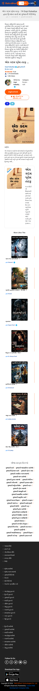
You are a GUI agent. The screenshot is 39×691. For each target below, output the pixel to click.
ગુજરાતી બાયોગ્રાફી (26, 503)
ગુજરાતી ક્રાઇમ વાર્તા (25, 535)
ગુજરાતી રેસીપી (14, 506)
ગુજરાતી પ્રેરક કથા (27, 471)
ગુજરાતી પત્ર (25, 506)
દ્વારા (7, 262)
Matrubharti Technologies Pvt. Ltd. (26, 683)
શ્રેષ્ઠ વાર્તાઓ (8, 569)
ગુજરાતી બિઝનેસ (13, 527)
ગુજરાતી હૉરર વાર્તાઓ (19, 509)
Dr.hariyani (11, 387)
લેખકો (6, 578)
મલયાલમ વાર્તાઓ (9, 642)
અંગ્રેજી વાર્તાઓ (9, 635)
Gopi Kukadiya (10, 67)
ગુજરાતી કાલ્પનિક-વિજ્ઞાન (19, 524)
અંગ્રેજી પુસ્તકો (9, 591)
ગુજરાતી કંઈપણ (12, 535)
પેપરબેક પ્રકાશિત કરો (11, 584)
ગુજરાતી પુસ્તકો (9, 597)
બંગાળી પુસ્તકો (8, 610)
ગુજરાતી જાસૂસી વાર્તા (19, 491)
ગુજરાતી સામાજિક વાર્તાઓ (20, 494)
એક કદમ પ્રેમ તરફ (28, 175)
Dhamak (10, 262)
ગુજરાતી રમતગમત (26, 527)
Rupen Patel (11, 325)
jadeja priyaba (12, 419)
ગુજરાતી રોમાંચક (19, 521)
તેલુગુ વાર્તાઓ (8, 648)
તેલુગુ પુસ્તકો (8, 607)
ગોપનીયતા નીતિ (9, 552)
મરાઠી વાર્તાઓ (8, 632)
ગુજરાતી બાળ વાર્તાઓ (19, 476)
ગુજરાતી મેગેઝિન (27, 479)
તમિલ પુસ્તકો (8, 604)
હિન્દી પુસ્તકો (8, 594)
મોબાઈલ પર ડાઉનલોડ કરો (18, 97)
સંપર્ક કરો (7, 549)
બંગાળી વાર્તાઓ (9, 638)
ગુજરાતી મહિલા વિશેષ (14, 485)
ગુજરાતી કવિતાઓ (11, 482)
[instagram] (11, 662)
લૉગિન (33, 3)
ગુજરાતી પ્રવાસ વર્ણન (26, 482)
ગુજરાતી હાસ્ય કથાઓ (13, 479)
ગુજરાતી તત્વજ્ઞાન (27, 500)
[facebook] (7, 662)
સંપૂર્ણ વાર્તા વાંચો (13, 92)
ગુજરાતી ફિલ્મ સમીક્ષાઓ (19, 512)
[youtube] (20, 662)
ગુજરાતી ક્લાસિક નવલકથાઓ (19, 474)
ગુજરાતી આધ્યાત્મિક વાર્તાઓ (24, 468)
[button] (22, 3)
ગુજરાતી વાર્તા (10, 468)
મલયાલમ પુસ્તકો (9, 613)
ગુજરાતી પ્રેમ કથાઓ (19, 488)
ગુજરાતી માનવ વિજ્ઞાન (13, 500)
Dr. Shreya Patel (12, 356)
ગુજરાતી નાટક (27, 485)
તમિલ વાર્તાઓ (8, 645)
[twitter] (16, 662)
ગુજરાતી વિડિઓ (9, 575)
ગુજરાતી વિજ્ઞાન (28, 533)
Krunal (10, 293)
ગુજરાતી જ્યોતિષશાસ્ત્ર (13, 533)
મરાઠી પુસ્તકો (8, 600)
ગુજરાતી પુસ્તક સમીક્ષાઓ (19, 518)
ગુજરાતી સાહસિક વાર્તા (19, 497)
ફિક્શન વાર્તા (24, 83)
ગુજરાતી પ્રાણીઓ (19, 530)
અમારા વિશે (7, 546)
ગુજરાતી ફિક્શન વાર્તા (12, 471)
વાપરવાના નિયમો (9, 555)
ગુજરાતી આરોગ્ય (12, 503)
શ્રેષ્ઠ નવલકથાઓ (10, 572)
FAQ (5, 561)
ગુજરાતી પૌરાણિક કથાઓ (19, 515)
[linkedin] (25, 662)
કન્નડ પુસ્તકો (8, 616)
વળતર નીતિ (7, 558)
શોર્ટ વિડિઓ (8, 581)
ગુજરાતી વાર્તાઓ (9, 629)
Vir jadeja (10, 450)
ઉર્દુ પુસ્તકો (7, 619)
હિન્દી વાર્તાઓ (8, 626)
